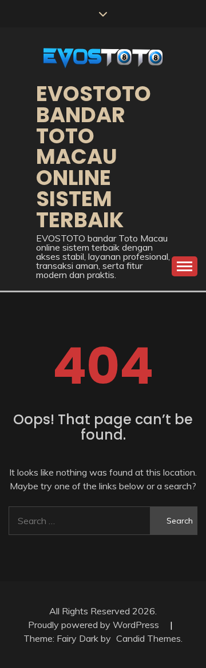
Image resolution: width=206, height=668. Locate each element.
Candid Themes (148, 638)
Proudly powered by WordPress (94, 624)
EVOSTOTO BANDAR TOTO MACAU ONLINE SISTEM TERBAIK (93, 157)
